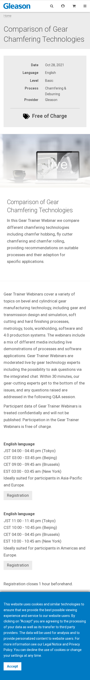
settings (17, 655)
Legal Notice (52, 644)
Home (7, 16)
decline (32, 650)
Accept (12, 666)
